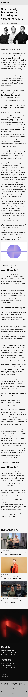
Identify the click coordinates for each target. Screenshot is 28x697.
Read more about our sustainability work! (12, 499)
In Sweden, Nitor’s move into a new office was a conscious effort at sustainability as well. (13, 196)
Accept (14, 688)
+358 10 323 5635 (10, 654)
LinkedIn (4, 674)
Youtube (4, 681)
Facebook (4, 679)
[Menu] (25, 3)
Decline (14, 693)
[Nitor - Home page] (5, 2)
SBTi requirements (14, 239)
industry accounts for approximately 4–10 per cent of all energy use (13, 416)
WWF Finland (17, 182)
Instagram (4, 676)
